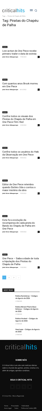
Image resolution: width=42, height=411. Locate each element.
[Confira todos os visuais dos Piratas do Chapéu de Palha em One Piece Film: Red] (21, 104)
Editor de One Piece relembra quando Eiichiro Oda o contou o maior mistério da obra (19, 187)
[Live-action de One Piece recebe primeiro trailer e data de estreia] (21, 38)
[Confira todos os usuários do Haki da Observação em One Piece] (21, 139)
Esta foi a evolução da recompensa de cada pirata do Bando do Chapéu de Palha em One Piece (18, 224)
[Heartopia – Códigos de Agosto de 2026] (8, 332)
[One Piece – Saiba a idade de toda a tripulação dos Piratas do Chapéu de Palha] (21, 246)
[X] (24, 386)
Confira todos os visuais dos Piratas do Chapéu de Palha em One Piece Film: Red (19, 119)
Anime (5, 47)
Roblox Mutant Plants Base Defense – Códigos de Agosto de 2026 (26, 309)
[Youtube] (29, 386)
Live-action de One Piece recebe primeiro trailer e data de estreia (19, 52)
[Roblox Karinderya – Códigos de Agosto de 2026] (8, 299)
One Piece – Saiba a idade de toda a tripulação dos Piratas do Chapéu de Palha (20, 261)
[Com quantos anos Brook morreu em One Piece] (21, 71)
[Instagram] (18, 386)
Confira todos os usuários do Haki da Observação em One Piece (20, 153)
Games (5, 180)
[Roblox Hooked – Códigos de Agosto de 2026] (8, 321)
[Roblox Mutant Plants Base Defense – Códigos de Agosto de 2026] (8, 310)
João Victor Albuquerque (10, 57)
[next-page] (19, 277)
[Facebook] (12, 386)
